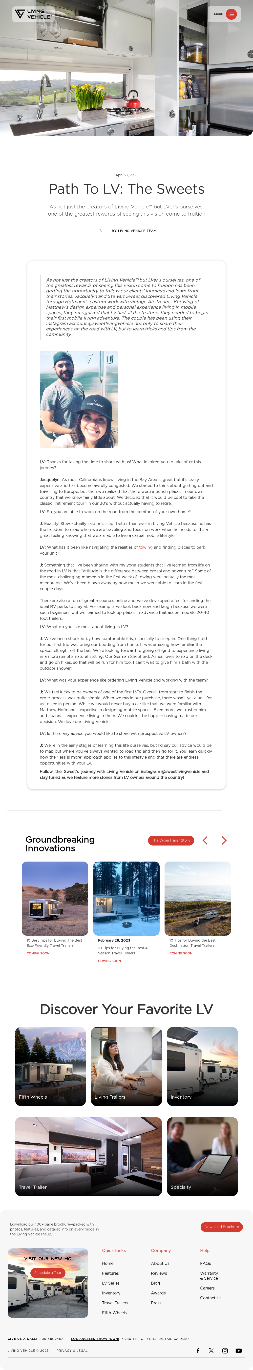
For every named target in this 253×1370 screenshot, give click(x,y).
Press (156, 1303)
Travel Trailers (115, 1303)
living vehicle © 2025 (28, 1350)
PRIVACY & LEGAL (72, 1350)
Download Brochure (222, 1227)
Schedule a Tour (48, 1273)
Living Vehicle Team (137, 230)
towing (146, 547)
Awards (158, 1293)
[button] (205, 901)
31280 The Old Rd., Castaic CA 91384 (130, 1338)
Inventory (111, 1293)
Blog (155, 1283)
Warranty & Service (209, 1275)
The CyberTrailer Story (171, 840)
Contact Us (211, 1298)
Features (110, 1273)
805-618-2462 (35, 1338)
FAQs (205, 1264)
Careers (207, 1288)
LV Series (111, 1283)
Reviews (159, 1273)
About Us (160, 1264)
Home (107, 1264)
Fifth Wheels (114, 1313)
